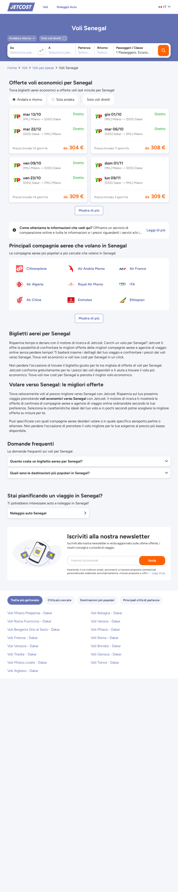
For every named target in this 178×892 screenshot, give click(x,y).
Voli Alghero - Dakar (22, 671)
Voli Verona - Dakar (105, 621)
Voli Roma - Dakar (104, 638)
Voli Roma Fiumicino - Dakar (29, 621)
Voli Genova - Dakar (106, 654)
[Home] (21, 7)
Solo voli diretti (98, 99)
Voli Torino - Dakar (105, 662)
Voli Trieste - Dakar (21, 654)
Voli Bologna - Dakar (106, 613)
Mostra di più (89, 210)
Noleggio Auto (67, 7)
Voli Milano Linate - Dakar (27, 662)
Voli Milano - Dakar (105, 629)
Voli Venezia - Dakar (22, 646)
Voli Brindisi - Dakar (106, 646)
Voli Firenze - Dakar (22, 638)
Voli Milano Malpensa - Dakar (29, 613)
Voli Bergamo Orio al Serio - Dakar (33, 629)
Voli (45, 7)
